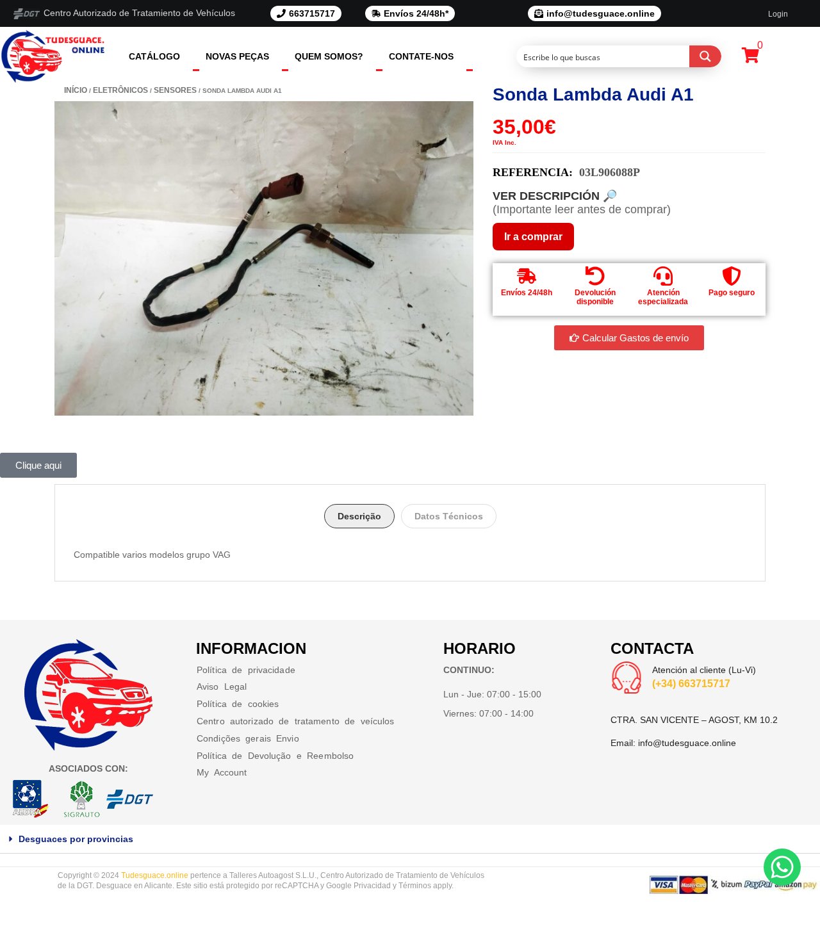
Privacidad (372, 885)
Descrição (359, 516)
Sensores (175, 90)
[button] (410, 839)
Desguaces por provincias (76, 839)
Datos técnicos (448, 516)
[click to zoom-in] (263, 258)
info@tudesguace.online (687, 743)
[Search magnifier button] (705, 56)
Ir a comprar (533, 236)
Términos (414, 885)
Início (75, 90)
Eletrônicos (120, 90)
